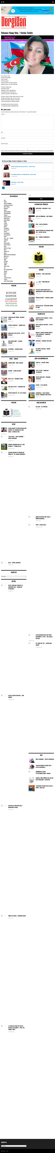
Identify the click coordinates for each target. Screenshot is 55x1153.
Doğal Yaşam (6, 218)
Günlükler (6, 240)
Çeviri (5, 210)
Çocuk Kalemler (7, 213)
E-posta (3, 138)
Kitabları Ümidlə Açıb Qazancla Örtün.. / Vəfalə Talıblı (23, 166)
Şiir (5, 268)
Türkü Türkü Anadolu (8, 281)
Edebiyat (6, 225)
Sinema (5, 271)
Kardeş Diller (7, 243)
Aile (5, 200)
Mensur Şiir (6, 251)
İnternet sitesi (4, 143)
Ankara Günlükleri (8, 203)
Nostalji (5, 258)
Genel (5, 236)
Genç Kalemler (7, 235)
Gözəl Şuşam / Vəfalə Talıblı (17, 182)
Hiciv (5, 241)
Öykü (5, 259)
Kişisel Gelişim (7, 245)
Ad (2, 132)
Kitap (5, 246)
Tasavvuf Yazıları (7, 278)
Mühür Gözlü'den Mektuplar (10, 255)
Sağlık (5, 264)
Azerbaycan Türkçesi (8, 205)
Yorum (3, 114)
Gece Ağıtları (7, 233)
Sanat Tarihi (6, 266)
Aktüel (5, 202)
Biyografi (6, 208)
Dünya (5, 221)
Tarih (5, 276)
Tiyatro (5, 279)
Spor (5, 274)
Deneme (5, 215)
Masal (5, 250)
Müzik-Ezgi (6, 256)
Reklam (5, 263)
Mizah (5, 253)
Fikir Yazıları (6, 230)
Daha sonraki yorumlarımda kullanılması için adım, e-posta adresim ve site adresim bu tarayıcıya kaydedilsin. (27, 150)
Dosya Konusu (7, 220)
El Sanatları (6, 228)
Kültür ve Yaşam (7, 248)
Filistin (5, 231)
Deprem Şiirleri (7, 217)
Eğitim (5, 226)
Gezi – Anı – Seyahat (8, 238)
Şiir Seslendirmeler (8, 269)
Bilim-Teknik (6, 207)
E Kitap (5, 223)
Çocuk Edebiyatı (7, 212)
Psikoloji (6, 261)
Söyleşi (5, 273)
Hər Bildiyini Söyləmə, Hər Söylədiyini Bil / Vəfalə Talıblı (23, 174)
